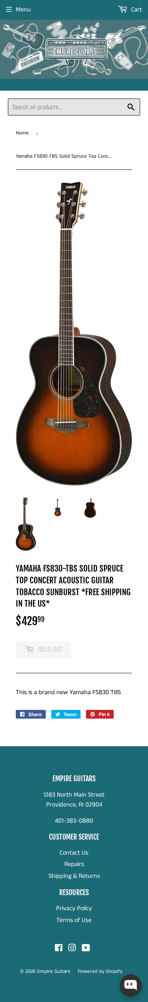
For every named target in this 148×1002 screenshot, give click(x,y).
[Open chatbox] (131, 985)
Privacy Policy (74, 908)
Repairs (74, 864)
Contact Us (74, 852)
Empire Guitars (53, 971)
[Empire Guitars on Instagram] (72, 949)
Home (22, 133)
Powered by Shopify (100, 971)
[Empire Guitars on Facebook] (58, 949)
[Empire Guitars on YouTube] (86, 949)
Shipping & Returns (74, 876)
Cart (135, 9)
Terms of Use (74, 920)
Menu (23, 9)
